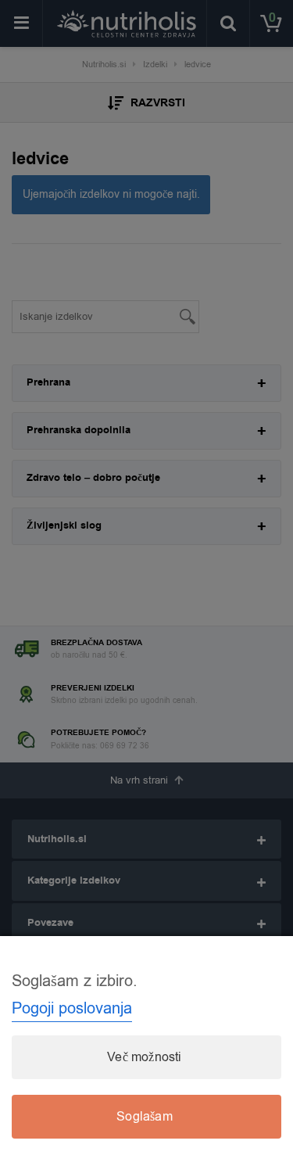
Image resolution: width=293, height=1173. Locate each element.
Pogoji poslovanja (72, 1008)
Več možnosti (144, 1057)
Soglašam (144, 1116)
